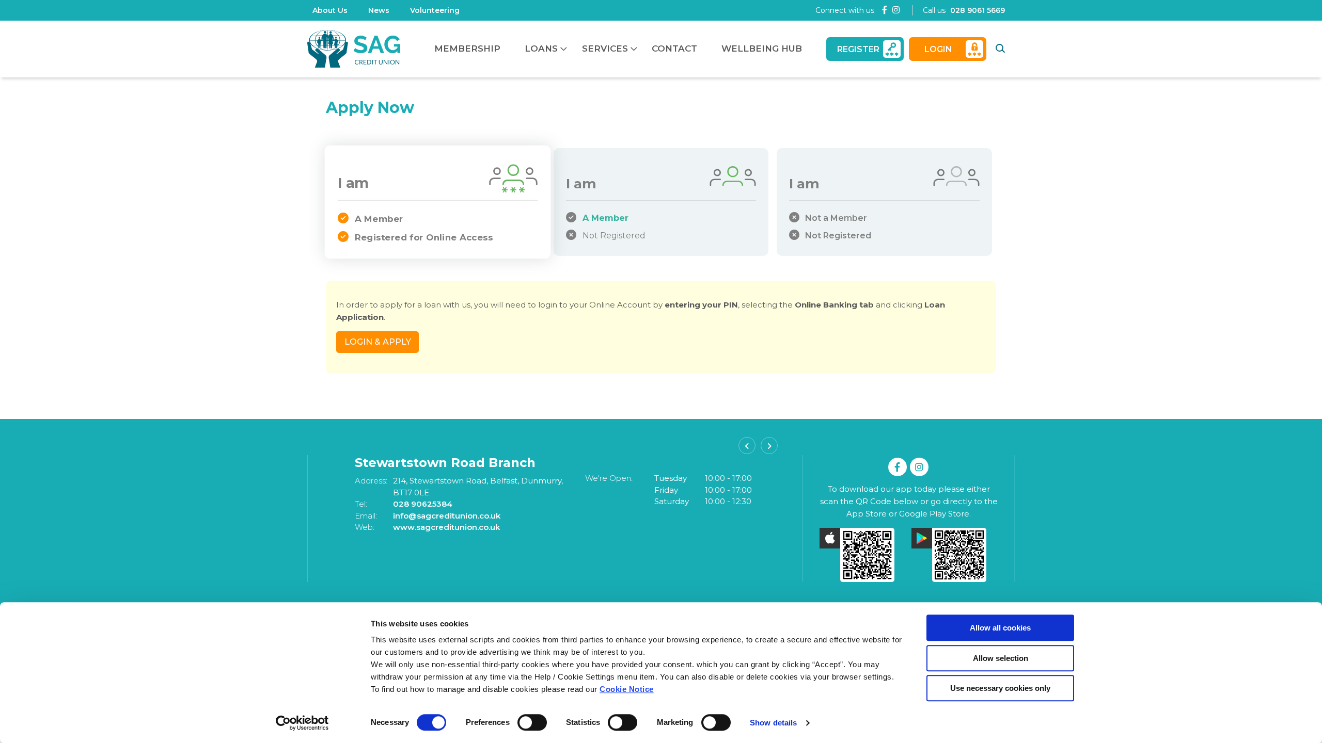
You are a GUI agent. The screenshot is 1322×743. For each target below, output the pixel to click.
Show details (773, 722)
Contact (674, 48)
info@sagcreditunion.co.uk (424, 516)
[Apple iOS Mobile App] (863, 555)
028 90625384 (400, 504)
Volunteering (435, 10)
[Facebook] (884, 10)
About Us (330, 10)
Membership (467, 48)
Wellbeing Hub (761, 48)
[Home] (353, 49)
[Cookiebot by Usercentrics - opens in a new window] (302, 723)
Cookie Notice (627, 689)
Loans (541, 48)
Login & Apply (377, 342)
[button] (1002, 49)
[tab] (437, 202)
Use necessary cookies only (1000, 688)
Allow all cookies (1000, 627)
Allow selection (1000, 658)
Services (605, 48)
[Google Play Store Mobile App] (954, 555)
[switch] (532, 722)
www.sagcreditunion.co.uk (424, 527)
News (378, 10)
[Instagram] (896, 10)
